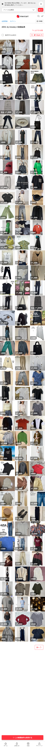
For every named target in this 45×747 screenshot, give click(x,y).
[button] (38, 16)
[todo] (42, 16)
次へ (38, 647)
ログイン (13, 21)
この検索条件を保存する (23, 737)
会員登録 (5, 21)
